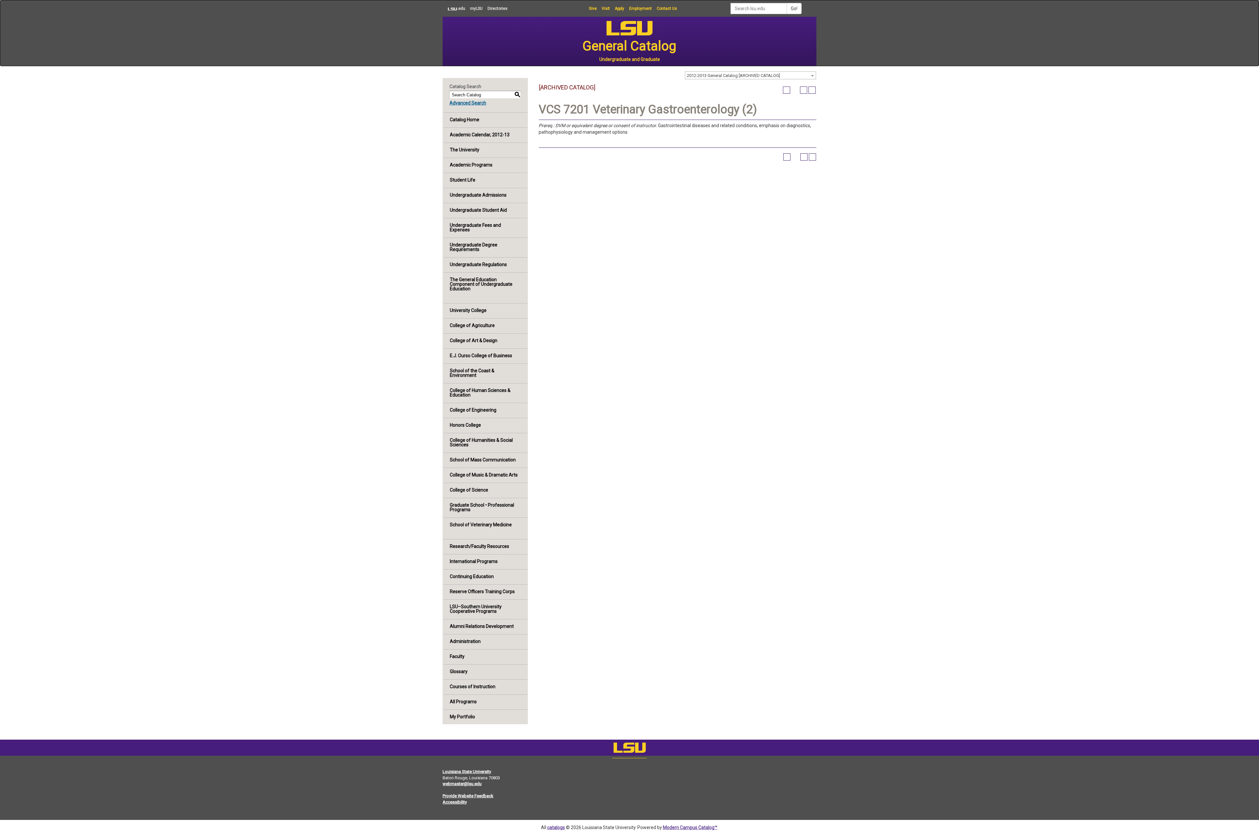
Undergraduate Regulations (478, 264)
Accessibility (455, 802)
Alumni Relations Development (482, 626)
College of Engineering (473, 410)
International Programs (474, 561)
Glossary (459, 671)
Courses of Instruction (472, 686)
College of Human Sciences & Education (480, 393)
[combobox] (750, 75)
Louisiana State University (467, 771)
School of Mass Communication (483, 459)
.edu (454, 8)
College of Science (469, 490)
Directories (498, 8)
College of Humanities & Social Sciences (481, 442)
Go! (794, 8)
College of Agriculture (472, 325)
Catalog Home (464, 119)
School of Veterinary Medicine (481, 524)
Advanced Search (468, 103)
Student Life (462, 180)
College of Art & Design (473, 340)
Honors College (465, 425)
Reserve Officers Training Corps (482, 591)
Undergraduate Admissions (478, 195)
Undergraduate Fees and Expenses (475, 227)
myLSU (476, 8)
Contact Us (667, 8)
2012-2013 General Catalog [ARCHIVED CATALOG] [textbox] (733, 75)
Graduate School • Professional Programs (482, 507)
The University (464, 149)
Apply (619, 8)
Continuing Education (472, 576)
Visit (606, 8)
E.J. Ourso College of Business (481, 355)
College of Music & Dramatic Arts (484, 474)
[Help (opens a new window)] (812, 90)
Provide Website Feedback (468, 795)
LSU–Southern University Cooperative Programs (476, 609)
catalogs (556, 827)
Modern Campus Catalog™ (690, 827)
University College (468, 310)
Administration (465, 641)
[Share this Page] (795, 90)
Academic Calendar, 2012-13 (480, 134)
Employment (640, 8)
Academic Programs (471, 164)
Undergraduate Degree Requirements (473, 247)
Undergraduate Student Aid (478, 210)
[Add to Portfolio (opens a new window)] (786, 90)
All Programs (463, 701)
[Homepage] (629, 749)
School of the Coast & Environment (472, 373)
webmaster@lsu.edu (462, 783)
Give (593, 8)
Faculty (457, 656)
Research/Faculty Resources (479, 546)
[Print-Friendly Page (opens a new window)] (803, 90)
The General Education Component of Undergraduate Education (481, 284)
